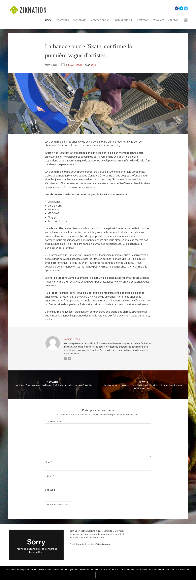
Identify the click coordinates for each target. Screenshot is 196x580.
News (48, 20)
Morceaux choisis (100, 20)
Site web (50, 489)
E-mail (49, 476)
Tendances (158, 20)
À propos (173, 20)
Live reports (80, 20)
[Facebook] (177, 8)
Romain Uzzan (75, 65)
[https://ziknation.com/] (69, 358)
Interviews (142, 20)
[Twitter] (181, 8)
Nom (48, 462)
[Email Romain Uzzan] (65, 358)
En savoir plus (97, 537)
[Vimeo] (186, 8)
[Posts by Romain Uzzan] (63, 65)
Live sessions (62, 20)
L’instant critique (123, 20)
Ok (99, 575)
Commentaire (54, 421)
